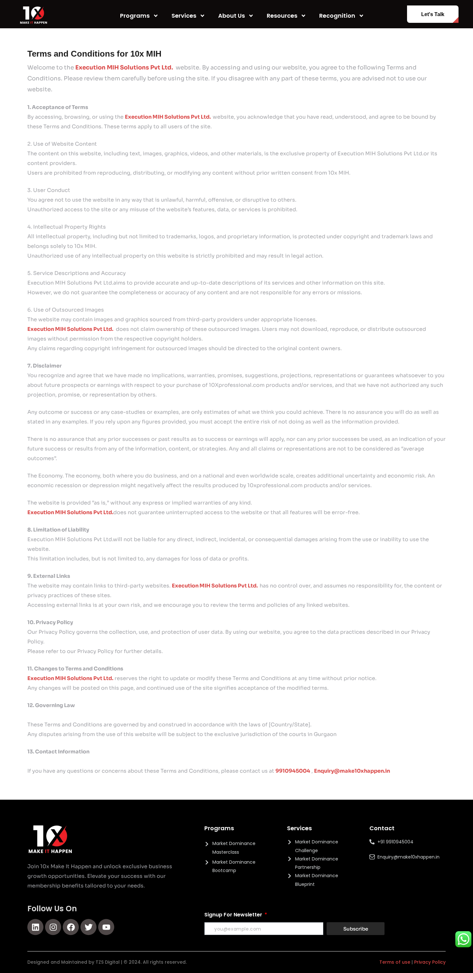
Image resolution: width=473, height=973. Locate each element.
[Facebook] (71, 927)
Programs (135, 16)
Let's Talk (433, 14)
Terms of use (394, 962)
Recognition (337, 16)
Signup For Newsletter (234, 914)
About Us (231, 16)
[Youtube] (106, 927)
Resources (282, 16)
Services (184, 16)
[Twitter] (88, 927)
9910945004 (292, 771)
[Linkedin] (35, 927)
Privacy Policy (430, 962)
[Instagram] (53, 927)
